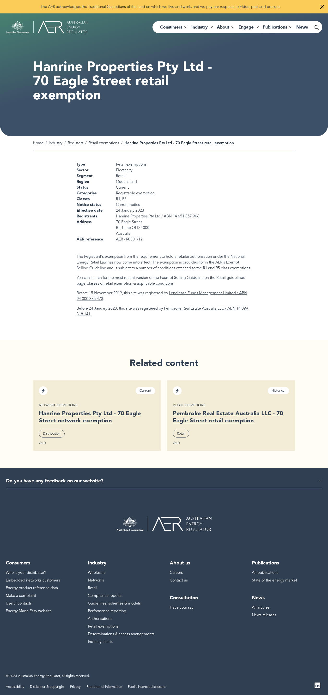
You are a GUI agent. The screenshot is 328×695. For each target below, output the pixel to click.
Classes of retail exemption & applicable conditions (130, 283)
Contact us (179, 580)
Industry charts (100, 641)
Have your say (182, 607)
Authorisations (100, 618)
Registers (75, 143)
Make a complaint (21, 595)
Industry (55, 143)
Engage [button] (246, 27)
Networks (96, 580)
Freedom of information (104, 687)
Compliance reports (104, 595)
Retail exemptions (104, 143)
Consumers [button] (171, 27)
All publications (265, 572)
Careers (176, 572)
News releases (264, 615)
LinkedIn (317, 685)
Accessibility (15, 687)
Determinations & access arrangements (121, 634)
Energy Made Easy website (29, 611)
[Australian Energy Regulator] (47, 27)
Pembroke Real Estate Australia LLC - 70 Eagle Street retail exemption (228, 417)
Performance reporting (107, 611)
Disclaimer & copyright (47, 687)
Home (38, 143)
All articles (260, 607)
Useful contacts (19, 603)
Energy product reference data (32, 588)
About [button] (223, 27)
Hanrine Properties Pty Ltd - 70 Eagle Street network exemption (90, 417)
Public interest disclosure (147, 687)
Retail (92, 588)
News (302, 27)
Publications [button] (275, 27)
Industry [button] (199, 27)
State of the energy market (274, 580)
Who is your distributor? (26, 572)
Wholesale (97, 572)
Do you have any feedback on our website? (54, 481)
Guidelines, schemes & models (114, 603)
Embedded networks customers (33, 580)
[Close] (322, 6)
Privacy (75, 687)
